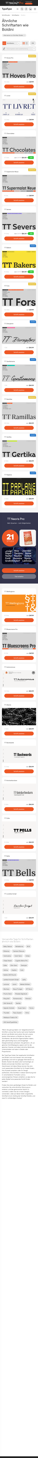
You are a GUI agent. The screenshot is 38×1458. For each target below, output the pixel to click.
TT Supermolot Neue (11, 171)
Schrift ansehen (19, 87)
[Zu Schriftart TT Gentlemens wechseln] (19, 373)
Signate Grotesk (9, 1008)
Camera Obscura (18, 951)
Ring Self (7, 998)
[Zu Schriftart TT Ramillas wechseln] (19, 411)
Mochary (6, 989)
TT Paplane (8, 475)
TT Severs (7, 209)
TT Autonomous (9, 667)
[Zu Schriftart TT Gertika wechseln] (19, 448)
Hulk (21, 970)
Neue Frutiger (17, 989)
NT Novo (29, 989)
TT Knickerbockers (10, 780)
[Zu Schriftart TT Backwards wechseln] (19, 754)
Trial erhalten (19, 576)
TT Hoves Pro (8, 58)
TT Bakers (7, 247)
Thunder (6, 1013)
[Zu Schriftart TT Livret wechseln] (19, 107)
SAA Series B (8, 1003)
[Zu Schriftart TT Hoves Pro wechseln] (19, 69)
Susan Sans (22, 1008)
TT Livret (7, 95)
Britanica (6, 951)
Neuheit (33, 245)
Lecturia (6, 984)
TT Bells (7, 856)
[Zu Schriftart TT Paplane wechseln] (19, 486)
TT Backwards (9, 742)
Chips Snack (8, 961)
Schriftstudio (6, 15)
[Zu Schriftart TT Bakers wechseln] (19, 259)
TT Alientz (7, 705)
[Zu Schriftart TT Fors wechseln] (19, 297)
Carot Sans (18, 956)
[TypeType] (7, 9)
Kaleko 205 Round (10, 975)
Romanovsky (17, 998)
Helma (6, 970)
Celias (28, 956)
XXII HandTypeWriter (10, 1022)
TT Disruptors (8, 323)
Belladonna (19, 946)
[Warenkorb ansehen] (30, 9)
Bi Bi (28, 946)
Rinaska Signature (21, 994)
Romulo (28, 998)
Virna (27, 1013)
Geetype (24, 965)
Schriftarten (15, 15)
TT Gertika (7, 437)
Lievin (14, 984)
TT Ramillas (8, 399)
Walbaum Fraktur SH (10, 1017)
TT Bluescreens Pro (11, 629)
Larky (24, 980)
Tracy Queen (17, 1013)
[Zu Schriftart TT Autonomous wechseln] (19, 678)
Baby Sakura (8, 946)
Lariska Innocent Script (11, 980)
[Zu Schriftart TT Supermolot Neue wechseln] (19, 183)
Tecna (31, 1008)
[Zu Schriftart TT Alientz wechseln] (19, 716)
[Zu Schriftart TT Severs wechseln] (19, 221)
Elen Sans (14, 965)
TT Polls (7, 818)
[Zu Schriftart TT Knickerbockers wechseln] (19, 792)
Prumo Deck (8, 994)
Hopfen (14, 970)
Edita (5, 965)
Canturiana (7, 956)
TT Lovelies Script (10, 894)
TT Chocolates (9, 133)
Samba (18, 1003)
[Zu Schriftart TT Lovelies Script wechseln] (19, 905)
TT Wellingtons (9, 591)
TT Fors (6, 286)
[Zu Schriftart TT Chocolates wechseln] (19, 145)
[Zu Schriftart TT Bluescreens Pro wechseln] (19, 641)
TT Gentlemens (9, 361)
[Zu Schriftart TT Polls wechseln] (19, 830)
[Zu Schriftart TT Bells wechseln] (19, 867)
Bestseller (32, 56)
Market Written (25, 984)
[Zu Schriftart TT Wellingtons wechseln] (19, 603)
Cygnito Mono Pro (21, 961)
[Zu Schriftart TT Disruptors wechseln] (19, 335)
